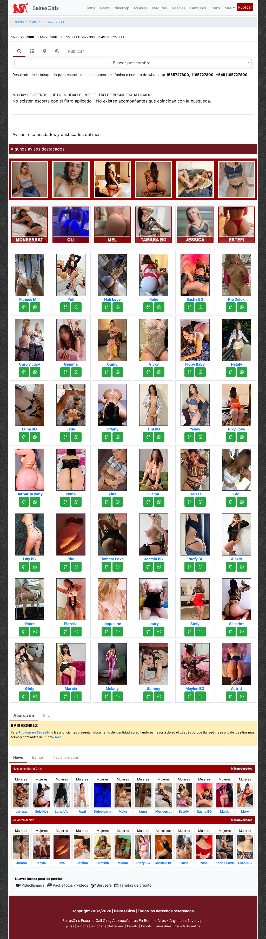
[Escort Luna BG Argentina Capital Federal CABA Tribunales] (29, 403)
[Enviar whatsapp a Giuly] (35, 696)
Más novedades (241, 768)
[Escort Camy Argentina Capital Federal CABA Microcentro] (112, 338)
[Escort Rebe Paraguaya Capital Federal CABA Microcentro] (153, 273)
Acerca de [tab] (23, 715)
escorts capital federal (107, 926)
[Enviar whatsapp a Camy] (117, 372)
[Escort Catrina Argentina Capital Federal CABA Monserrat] (82, 846)
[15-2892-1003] (189, 437)
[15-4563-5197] (148, 437)
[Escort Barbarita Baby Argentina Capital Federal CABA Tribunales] (29, 468)
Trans (215, 8)
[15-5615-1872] (106, 696)
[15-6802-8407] (148, 372)
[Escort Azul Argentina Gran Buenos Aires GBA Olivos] (82, 795)
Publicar (245, 7)
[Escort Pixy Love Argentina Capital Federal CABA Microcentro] (236, 403)
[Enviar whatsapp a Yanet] (35, 631)
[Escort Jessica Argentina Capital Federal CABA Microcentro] (195, 224)
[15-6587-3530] (24, 631)
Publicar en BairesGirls (35, 732)
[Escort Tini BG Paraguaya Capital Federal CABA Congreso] (153, 403)
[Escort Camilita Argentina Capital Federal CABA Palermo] (102, 846)
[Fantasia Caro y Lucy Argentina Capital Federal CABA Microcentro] (29, 338)
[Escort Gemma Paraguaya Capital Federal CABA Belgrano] (70, 338)
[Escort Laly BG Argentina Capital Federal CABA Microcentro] (29, 533)
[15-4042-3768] (24, 372)
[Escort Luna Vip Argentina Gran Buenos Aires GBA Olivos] (61, 795)
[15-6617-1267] (231, 437)
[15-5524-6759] (148, 567)
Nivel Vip (121, 8)
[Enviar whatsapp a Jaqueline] (117, 631)
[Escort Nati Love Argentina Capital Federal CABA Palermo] (112, 273)
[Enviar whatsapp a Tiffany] (117, 437)
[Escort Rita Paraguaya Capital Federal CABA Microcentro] (70, 533)
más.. (59, 737)
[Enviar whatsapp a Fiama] (159, 502)
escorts (82, 926)
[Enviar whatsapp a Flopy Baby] (200, 372)
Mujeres (140, 8)
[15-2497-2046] (106, 437)
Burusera (104, 885)
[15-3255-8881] (231, 567)
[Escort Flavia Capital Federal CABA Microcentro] (184, 846)
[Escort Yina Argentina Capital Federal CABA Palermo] (112, 468)
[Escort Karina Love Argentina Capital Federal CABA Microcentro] (224, 846)
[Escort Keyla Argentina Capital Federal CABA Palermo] (41, 846)
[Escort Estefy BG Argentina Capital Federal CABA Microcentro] (195, 533)
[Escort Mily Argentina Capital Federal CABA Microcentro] (70, 178)
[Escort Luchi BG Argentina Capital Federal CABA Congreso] (245, 846)
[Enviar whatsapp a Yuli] (76, 307)
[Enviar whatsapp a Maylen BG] (200, 696)
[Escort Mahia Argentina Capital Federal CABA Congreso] (224, 795)
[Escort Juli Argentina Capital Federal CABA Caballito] (236, 178)
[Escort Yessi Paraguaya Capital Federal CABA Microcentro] (204, 846)
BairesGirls (45, 8)
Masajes (178, 8)
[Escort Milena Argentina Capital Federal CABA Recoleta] (122, 846)
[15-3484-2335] (231, 502)
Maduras (159, 8)
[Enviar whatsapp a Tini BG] (159, 437)
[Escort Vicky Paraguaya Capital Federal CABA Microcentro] (153, 338)
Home (90, 8)
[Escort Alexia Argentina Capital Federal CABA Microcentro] (236, 533)
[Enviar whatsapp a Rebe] (159, 307)
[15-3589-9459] (106, 502)
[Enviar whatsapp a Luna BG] (35, 437)
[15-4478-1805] (65, 567)
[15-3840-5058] (148, 696)
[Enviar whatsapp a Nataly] (242, 372)
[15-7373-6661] (24, 307)
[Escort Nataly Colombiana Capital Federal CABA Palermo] (236, 338)
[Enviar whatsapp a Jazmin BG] (159, 567)
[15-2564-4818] (106, 372)
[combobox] (133, 62)
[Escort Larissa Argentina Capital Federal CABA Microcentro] (195, 468)
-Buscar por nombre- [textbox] (131, 62)
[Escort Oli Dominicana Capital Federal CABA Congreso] (70, 224)
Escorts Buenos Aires (156, 926)
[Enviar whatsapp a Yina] (117, 502)
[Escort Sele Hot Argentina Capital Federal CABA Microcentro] (236, 597)
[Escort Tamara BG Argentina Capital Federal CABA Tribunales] (153, 224)
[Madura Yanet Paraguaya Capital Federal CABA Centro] (29, 597)
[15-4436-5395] (106, 631)
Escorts (132, 926)
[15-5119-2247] (231, 631)
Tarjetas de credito (135, 885)
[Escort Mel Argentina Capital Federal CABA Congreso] (112, 224)
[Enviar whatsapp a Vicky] (159, 372)
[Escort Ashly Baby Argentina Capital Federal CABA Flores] (195, 178)
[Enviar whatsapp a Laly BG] (35, 567)
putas (70, 926)
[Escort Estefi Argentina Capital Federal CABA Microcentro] (236, 224)
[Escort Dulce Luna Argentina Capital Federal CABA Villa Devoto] (102, 795)
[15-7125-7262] (148, 502)
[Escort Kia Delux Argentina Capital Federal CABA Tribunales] (236, 273)
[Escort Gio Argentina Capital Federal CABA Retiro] (236, 468)
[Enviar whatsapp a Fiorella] (76, 631)
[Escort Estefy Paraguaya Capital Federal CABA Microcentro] (184, 795)
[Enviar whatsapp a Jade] (76, 437)
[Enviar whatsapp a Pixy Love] (242, 437)
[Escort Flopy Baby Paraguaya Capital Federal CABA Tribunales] (195, 338)
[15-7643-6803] (231, 696)
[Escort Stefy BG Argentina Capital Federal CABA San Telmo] (143, 846)
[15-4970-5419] (189, 372)
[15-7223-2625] (65, 437)
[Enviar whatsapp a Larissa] (200, 502)
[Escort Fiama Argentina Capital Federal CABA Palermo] (153, 468)
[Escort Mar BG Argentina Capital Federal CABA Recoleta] (112, 178)
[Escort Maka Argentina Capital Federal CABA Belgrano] (122, 795)
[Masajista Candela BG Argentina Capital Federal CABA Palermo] (163, 846)
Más (228, 8)
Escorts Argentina (187, 926)
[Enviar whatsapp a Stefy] (200, 631)
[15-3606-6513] (65, 631)
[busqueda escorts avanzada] (57, 51)
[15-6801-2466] (189, 567)
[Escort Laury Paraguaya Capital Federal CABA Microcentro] (153, 597)
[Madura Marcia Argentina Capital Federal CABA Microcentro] (70, 662)
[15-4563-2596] (148, 307)
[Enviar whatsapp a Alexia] (242, 567)
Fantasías (198, 8)
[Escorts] (20, 8)
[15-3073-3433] (189, 631)
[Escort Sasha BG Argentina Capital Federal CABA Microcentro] (195, 273)
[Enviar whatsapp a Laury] (159, 631)
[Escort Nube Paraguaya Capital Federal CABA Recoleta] (70, 468)
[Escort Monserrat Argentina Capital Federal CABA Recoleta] (29, 224)
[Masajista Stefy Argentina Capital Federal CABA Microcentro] (195, 597)
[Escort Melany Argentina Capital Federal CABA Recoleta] (112, 662)
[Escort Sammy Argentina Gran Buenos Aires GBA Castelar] (153, 662)
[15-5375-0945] (65, 696)
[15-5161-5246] (231, 372)
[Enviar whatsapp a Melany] (117, 696)
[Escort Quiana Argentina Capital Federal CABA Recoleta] (21, 846)
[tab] (19, 51)
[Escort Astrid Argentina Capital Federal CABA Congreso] (236, 662)
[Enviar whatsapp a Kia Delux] (242, 307)
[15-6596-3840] (65, 372)
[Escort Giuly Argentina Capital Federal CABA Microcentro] (29, 662)
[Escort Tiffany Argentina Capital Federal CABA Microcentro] (112, 403)
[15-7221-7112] (189, 696)
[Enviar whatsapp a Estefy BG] (200, 567)
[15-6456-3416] (106, 567)
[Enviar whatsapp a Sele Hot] (242, 631)
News (105, 8)
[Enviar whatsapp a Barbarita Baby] (35, 502)
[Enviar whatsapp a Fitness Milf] (35, 307)
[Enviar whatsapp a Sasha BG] (200, 307)
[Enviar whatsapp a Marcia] (76, 696)
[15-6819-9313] (65, 307)
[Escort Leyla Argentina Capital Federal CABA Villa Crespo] (153, 178)
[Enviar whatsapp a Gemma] (76, 372)
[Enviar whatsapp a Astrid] (242, 696)
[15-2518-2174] (106, 307)
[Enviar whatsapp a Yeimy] (200, 437)
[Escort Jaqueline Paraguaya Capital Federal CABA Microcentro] (112, 597)
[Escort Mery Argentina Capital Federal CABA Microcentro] (245, 795)
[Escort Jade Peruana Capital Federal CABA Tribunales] (70, 403)
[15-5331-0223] (24, 567)
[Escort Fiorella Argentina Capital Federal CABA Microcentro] (70, 597)
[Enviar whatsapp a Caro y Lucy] (35, 372)
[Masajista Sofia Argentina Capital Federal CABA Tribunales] (29, 178)
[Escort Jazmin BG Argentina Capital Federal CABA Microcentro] (153, 533)
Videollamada (33, 885)
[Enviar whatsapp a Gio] (242, 502)
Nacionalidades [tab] (65, 757)
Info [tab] (46, 715)
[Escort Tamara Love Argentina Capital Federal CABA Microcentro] (112, 533)
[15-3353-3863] (24, 437)
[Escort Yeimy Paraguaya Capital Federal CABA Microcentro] (195, 403)
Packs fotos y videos (70, 885)
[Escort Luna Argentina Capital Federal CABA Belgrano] (143, 795)
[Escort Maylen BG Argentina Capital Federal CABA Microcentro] (195, 662)
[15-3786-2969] (231, 307)
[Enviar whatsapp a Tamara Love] (117, 567)
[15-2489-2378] (189, 502)
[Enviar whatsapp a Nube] (76, 502)
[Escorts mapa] (44, 51)
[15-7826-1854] (24, 696)
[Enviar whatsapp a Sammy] (159, 696)
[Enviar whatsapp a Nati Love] (117, 307)
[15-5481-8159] (189, 307)
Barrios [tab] (38, 757)
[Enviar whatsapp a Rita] (76, 567)
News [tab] (18, 757)
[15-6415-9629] (65, 502)
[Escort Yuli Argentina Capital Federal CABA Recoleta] (70, 273)
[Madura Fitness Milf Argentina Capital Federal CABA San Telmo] (29, 273)
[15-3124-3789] (148, 631)
